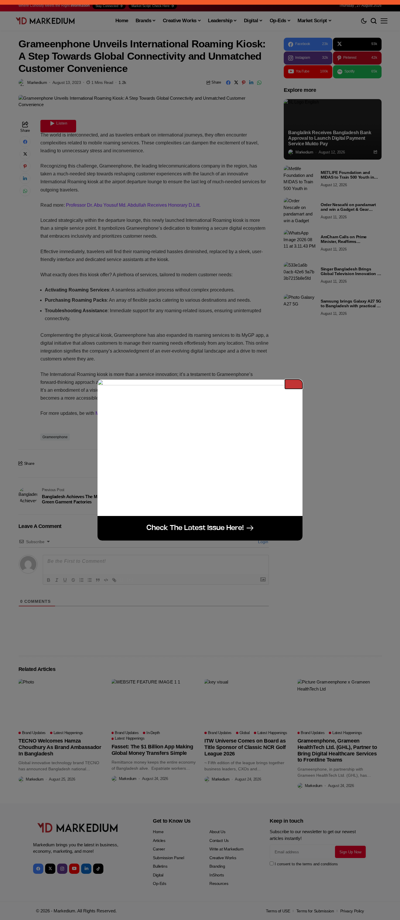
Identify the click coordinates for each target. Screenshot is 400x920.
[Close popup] (293, 384)
